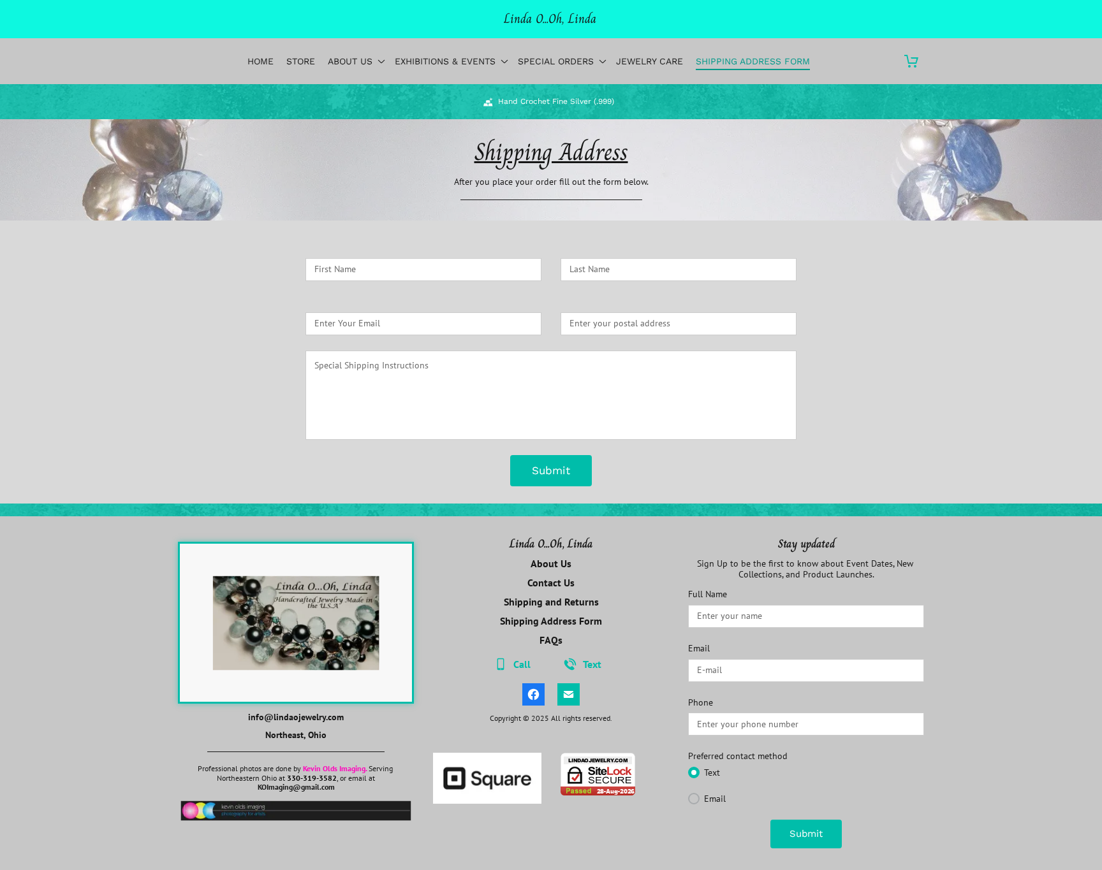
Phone (700, 702)
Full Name (707, 594)
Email (699, 648)
